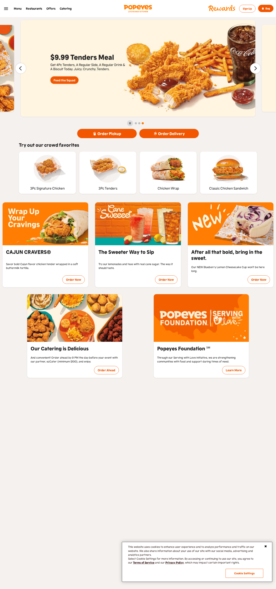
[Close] (265, 546)
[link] (18, 9)
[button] (6, 8)
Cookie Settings (244, 573)
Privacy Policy (174, 562)
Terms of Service (143, 562)
